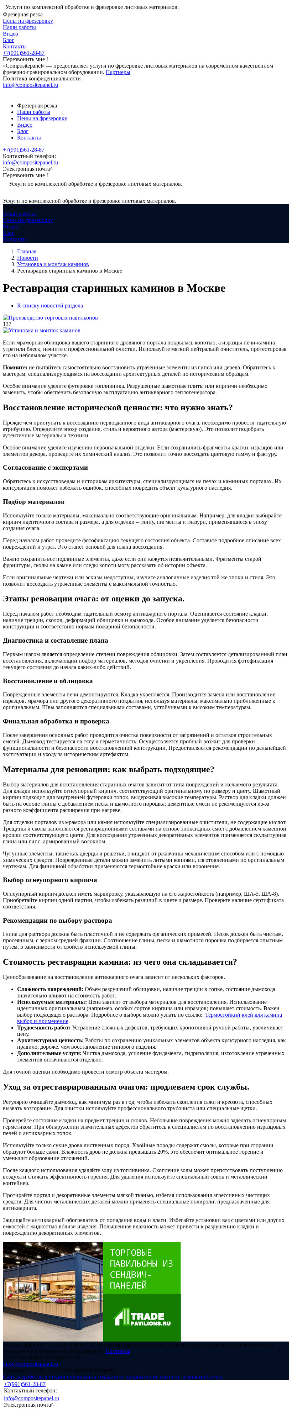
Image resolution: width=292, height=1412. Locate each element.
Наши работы (19, 27)
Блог (8, 40)
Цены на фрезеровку (28, 21)
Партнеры (118, 72)
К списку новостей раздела (50, 305)
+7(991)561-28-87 (24, 53)
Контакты (15, 46)
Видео (10, 34)
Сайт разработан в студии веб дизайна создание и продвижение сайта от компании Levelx (113, 1377)
